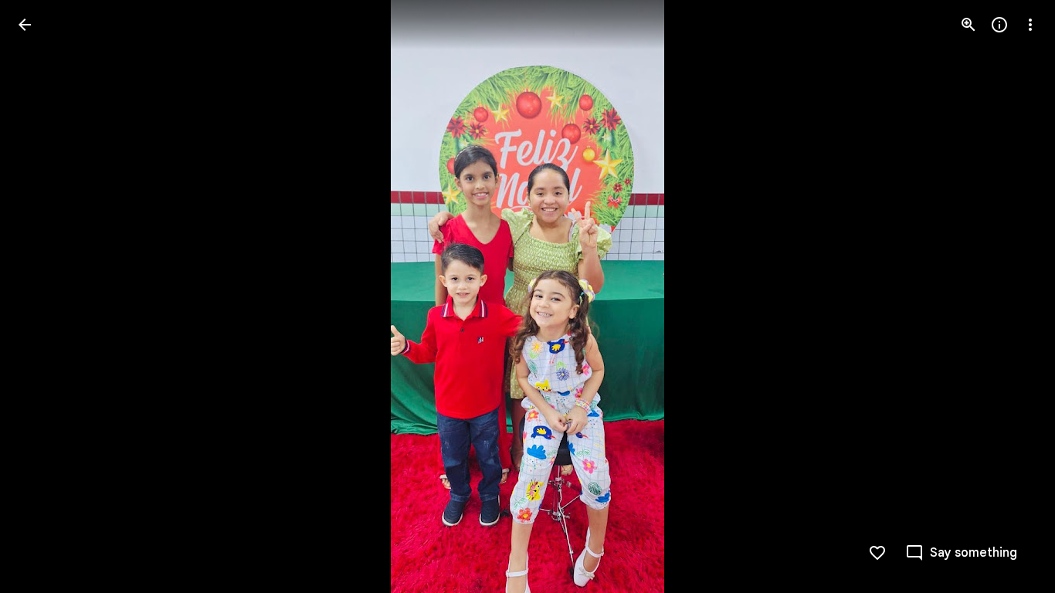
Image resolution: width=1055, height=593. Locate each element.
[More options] (1030, 24)
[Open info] (999, 24)
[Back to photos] (24, 24)
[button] (43, 296)
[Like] (877, 553)
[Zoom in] (968, 24)
